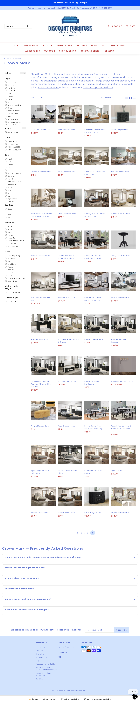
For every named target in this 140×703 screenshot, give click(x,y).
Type (7, 78)
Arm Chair (11, 82)
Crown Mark (12, 132)
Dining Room (64, 45)
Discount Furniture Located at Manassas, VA (46, 668)
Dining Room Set (14, 122)
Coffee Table (12, 114)
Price (7, 137)
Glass (9, 232)
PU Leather (11, 244)
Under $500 (12, 141)
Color (7, 155)
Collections (16, 59)
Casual (10, 270)
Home (17, 45)
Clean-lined (12, 281)
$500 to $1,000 (13, 144)
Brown (10, 165)
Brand (7, 128)
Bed (9, 94)
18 (87, 533)
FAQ (37, 661)
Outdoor (49, 50)
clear (24, 128)
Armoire (10, 85)
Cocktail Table (13, 111)
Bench (10, 96)
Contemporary (13, 255)
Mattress (81, 45)
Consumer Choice (90, 50)
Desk (9, 116)
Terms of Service (43, 657)
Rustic (10, 273)
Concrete (11, 176)
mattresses (113, 77)
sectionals (70, 77)
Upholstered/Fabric (15, 241)
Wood (10, 229)
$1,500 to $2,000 (14, 150)
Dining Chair (12, 119)
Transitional (12, 258)
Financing (40, 654)
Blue (9, 162)
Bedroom (48, 45)
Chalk (9, 167)
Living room (31, 45)
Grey (9, 193)
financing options (24, 594)
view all (23, 73)
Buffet (9, 99)
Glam (9, 261)
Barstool (11, 91)
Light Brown (12, 199)
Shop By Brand (67, 50)
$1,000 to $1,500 (13, 147)
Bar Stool (11, 88)
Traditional (12, 264)
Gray (9, 190)
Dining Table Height (11, 287)
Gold (9, 187)
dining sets (100, 77)
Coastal (10, 275)
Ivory (9, 196)
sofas (61, 77)
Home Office (98, 45)
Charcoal (11, 170)
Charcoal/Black (14, 173)
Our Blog (39, 679)
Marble (10, 235)
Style (7, 251)
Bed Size (8, 205)
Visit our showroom (48, 87)
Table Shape (11, 297)
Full (8, 217)
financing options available (98, 87)
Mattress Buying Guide (45, 664)
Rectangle (11, 301)
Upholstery (12, 238)
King (9, 212)
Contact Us (40, 647)
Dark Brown (12, 179)
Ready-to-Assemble (16, 278)
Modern (10, 267)
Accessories (32, 50)
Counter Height (13, 292)
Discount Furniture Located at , (43, 674)
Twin (9, 215)
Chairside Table (14, 105)
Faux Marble (12, 247)
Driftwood (11, 185)
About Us (39, 651)
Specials (110, 50)
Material (9, 222)
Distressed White (14, 182)
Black (9, 159)
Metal (9, 227)
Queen (10, 209)
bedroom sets (85, 77)
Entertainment (117, 45)
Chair (9, 102)
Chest (10, 108)
